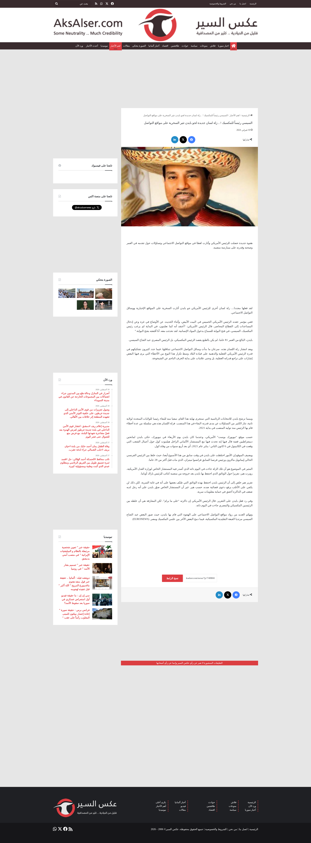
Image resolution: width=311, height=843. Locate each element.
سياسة (194, 45)
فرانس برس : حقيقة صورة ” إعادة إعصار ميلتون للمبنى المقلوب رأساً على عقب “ (74, 614)
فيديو (183, 806)
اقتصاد (165, 45)
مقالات (126, 45)
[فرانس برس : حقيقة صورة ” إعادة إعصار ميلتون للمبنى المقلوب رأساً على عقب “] (102, 613)
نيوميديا (104, 45)
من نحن (233, 4)
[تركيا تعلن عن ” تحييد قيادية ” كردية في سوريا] (85, 305)
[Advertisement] (155, 77)
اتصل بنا (243, 4)
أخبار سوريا (250, 809)
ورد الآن (79, 45)
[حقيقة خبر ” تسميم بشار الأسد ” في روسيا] (102, 568)
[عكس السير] (155, 25)
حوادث (185, 45)
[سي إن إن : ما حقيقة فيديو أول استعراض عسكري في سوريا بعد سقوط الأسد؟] (102, 600)
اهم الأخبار (116, 45)
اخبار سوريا (223, 45)
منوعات (204, 45)
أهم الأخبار (161, 806)
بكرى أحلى (161, 802)
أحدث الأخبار (92, 45)
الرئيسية (253, 4)
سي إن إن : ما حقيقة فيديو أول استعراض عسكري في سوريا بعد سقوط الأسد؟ (75, 599)
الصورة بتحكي (139, 45)
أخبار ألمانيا (153, 45)
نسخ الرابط (172, 578)
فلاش (212, 45)
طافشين (175, 45)
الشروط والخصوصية (217, 4)
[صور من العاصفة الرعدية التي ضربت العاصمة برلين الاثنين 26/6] (103, 305)
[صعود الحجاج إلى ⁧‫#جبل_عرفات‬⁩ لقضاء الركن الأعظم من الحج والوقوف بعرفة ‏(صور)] (66, 293)
